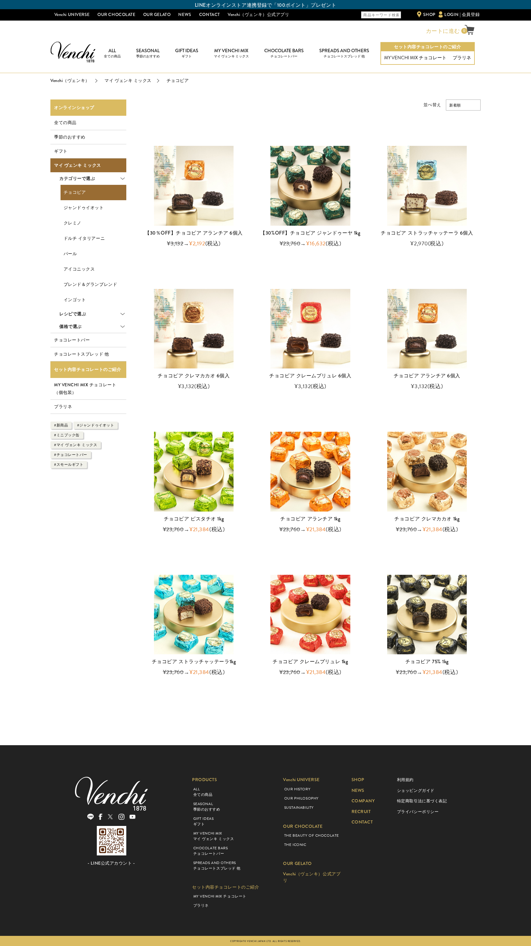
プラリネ (462, 57)
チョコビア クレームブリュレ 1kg (310, 661)
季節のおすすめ (69, 137)
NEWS (184, 14)
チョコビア (75, 192)
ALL (112, 53)
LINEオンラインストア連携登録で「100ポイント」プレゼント (265, 5)
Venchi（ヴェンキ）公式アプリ (258, 14)
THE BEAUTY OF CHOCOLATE (311, 835)
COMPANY (363, 801)
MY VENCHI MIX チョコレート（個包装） (85, 388)
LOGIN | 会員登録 (462, 14)
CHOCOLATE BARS (284, 53)
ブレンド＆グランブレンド (90, 284)
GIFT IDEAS (186, 53)
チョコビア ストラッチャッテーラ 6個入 (427, 232)
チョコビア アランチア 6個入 (427, 375)
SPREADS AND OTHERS (344, 53)
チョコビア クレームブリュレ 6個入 (310, 375)
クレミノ (72, 223)
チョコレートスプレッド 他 (81, 354)
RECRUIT (361, 811)
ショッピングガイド (416, 790)
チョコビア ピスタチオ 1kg (194, 518)
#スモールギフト (68, 464)
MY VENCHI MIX (231, 53)
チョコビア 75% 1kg (427, 661)
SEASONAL (148, 53)
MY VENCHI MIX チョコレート (415, 57)
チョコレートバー (72, 340)
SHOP (429, 14)
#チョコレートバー (70, 454)
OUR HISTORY (297, 789)
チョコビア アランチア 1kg (310, 518)
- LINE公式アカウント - (111, 863)
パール (70, 254)
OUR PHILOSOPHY (301, 798)
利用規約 (405, 779)
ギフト (61, 151)
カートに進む (442, 31)
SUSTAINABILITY (299, 807)
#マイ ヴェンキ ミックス (75, 445)
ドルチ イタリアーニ (84, 238)
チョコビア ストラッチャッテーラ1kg (194, 661)
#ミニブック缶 (67, 435)
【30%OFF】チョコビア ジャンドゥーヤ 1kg (310, 232)
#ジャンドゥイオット (95, 425)
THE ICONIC (295, 844)
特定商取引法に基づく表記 (422, 801)
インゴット (75, 300)
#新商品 (61, 425)
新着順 (455, 105)
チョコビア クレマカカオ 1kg (426, 518)
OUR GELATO (157, 14)
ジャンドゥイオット (84, 207)
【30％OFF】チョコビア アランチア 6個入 (194, 232)
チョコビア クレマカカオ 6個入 (196, 375)
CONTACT (209, 14)
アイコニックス (79, 269)
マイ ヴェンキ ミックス (77, 165)
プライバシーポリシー (418, 811)
